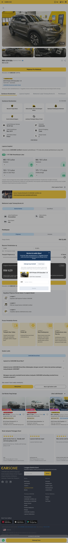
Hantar (34, 288)
